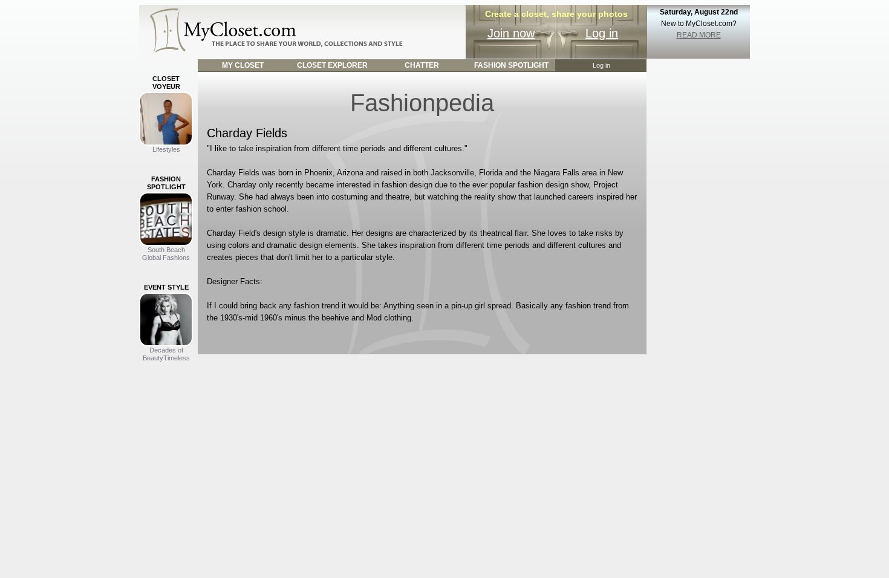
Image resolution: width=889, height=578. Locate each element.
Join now (511, 33)
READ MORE (699, 35)
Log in (601, 33)
